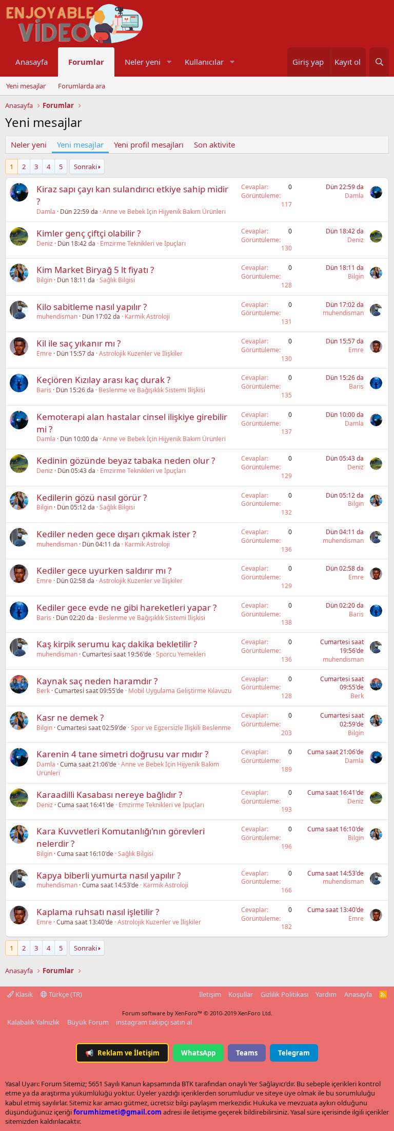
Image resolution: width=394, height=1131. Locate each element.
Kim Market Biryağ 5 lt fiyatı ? (95, 270)
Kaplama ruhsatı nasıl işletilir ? (97, 912)
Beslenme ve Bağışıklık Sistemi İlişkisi (151, 390)
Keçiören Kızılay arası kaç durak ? (103, 380)
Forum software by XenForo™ (197, 1013)
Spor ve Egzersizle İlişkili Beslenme (181, 727)
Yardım (326, 994)
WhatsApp (198, 1052)
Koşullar (240, 994)
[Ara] (379, 62)
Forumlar (86, 62)
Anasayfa (31, 62)
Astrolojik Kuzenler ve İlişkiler (141, 353)
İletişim (210, 994)
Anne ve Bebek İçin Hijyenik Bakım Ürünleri (164, 211)
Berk (43, 690)
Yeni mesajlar (26, 85)
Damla (45, 211)
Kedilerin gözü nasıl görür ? (91, 497)
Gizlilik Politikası (284, 994)
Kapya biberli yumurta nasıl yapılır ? (108, 875)
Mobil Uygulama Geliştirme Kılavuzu (179, 690)
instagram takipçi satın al (154, 1022)
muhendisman (56, 316)
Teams (247, 1052)
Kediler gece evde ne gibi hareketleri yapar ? (126, 607)
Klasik (23, 994)
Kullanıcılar (204, 62)
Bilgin (44, 280)
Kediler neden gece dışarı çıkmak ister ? (116, 534)
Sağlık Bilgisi (117, 280)
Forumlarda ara (81, 85)
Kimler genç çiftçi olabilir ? (88, 233)
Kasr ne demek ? (70, 717)
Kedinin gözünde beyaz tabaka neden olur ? (125, 460)
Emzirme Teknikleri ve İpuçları (143, 243)
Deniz (44, 243)
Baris (43, 390)
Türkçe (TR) (64, 994)
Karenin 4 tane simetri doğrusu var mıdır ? (122, 754)
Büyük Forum (88, 1022)
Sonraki (85, 166)
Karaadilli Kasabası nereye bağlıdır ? (109, 794)
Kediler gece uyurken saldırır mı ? (103, 570)
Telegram (294, 1052)
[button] (168, 62)
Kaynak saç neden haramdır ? (96, 681)
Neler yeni (143, 62)
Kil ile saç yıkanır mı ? (78, 343)
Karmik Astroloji (147, 316)
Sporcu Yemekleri (181, 654)
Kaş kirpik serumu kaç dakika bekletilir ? (116, 644)
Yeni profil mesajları (149, 144)
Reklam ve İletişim (122, 1052)
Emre (44, 353)
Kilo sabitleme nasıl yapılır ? (91, 307)
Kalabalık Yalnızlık (33, 1022)
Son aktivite (214, 144)
